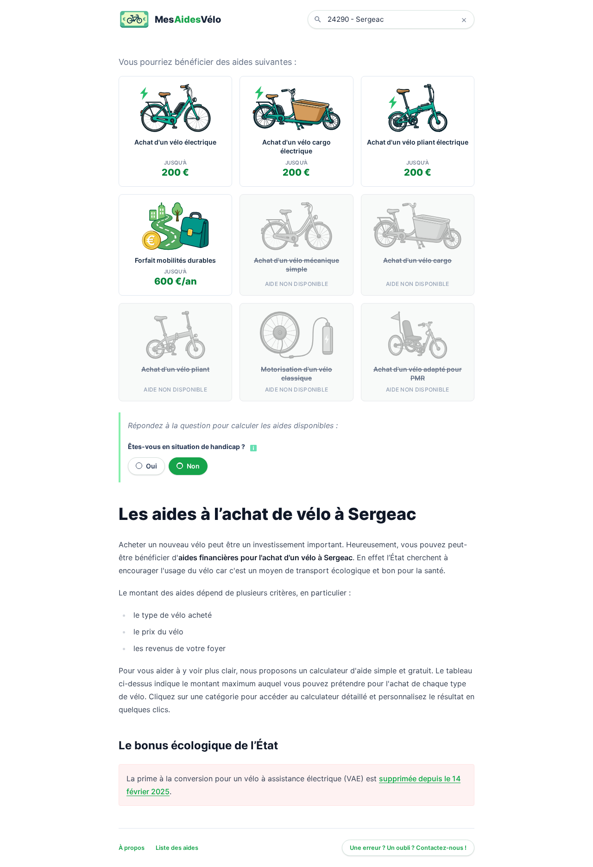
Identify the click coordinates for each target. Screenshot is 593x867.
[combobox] (398, 19)
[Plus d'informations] (252, 447)
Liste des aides (177, 847)
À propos (132, 847)
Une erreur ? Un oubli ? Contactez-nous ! (408, 847)
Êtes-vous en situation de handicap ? (186, 446)
